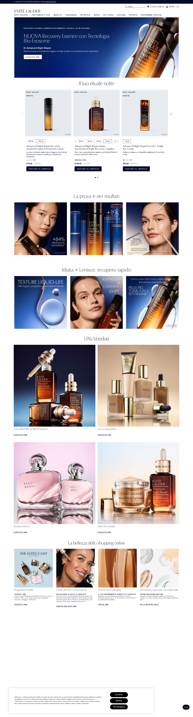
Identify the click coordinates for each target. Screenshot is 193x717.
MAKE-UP (58, 15)
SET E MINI (108, 15)
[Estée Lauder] (27, 11)
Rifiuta (119, 701)
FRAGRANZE (71, 15)
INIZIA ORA (103, 604)
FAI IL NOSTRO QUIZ (149, 604)
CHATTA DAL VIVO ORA (66, 606)
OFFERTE (133, 15)
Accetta (118, 695)
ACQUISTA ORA (33, 57)
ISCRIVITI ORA (20, 604)
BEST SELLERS (21, 15)
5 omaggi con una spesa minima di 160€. (35, 2)
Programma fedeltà (151, 15)
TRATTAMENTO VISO (41, 15)
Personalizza (119, 707)
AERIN (97, 15)
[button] (186, 707)
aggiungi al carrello (40, 169)
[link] (54, 391)
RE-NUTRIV (85, 15)
